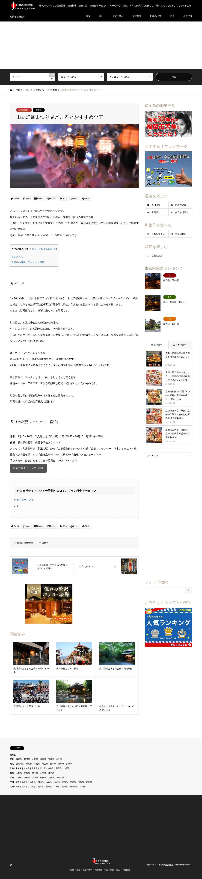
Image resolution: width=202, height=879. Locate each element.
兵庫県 (35, 777)
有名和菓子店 (158, 234)
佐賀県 (33, 786)
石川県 (42, 768)
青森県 (19, 759)
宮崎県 (65, 786)
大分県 (57, 786)
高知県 (81, 782)
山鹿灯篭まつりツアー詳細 (28, 468)
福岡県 (24, 786)
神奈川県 (20, 764)
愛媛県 (73, 782)
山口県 (57, 782)
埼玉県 (45, 764)
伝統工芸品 (87, 870)
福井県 (50, 768)
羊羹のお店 (180, 234)
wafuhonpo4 (29, 543)
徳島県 (89, 782)
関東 (12, 764)
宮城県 (51, 759)
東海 (12, 773)
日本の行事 (109, 870)
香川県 (65, 782)
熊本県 (39, 110)
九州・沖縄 (14, 786)
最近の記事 (156, 344)
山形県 (35, 759)
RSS (11, 865)
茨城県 (69, 764)
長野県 (59, 768)
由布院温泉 (180, 205)
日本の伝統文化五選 (165, 865)
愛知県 (27, 773)
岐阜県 (51, 773)
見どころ (17, 257)
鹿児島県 (74, 786)
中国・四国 (14, 782)
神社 (78, 870)
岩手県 (59, 759)
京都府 (27, 777)
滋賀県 (51, 777)
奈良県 (43, 777)
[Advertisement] (101, 45)
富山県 (34, 768)
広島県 (49, 782)
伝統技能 (126, 870)
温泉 (72, 870)
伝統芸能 (98, 870)
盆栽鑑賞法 (157, 255)
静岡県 (35, 773)
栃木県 (53, 764)
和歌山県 (60, 777)
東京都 (29, 764)
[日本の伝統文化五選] (101, 863)
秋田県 (27, 759)
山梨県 (67, 768)
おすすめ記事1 (180, 344)
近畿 (12, 777)
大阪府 (19, 777)
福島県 (43, 759)
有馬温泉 (156, 212)
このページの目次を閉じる (43, 249)
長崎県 (49, 786)
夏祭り (45, 543)
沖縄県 (83, 786)
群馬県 (61, 764)
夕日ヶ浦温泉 (181, 212)
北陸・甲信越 (15, 768)
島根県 (24, 782)
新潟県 (26, 768)
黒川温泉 (156, 205)
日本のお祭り (24, 110)
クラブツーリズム (24, 499)
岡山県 (41, 782)
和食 (118, 870)
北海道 (13, 755)
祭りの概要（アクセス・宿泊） (29, 262)
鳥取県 (33, 782)
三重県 (43, 773)
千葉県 (37, 764)
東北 (12, 759)
